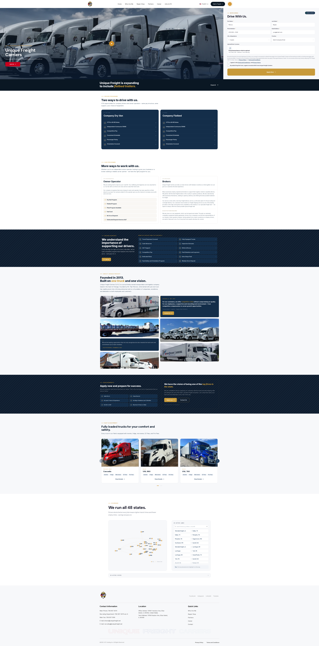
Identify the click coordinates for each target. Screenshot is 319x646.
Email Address (276, 28)
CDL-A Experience (232, 36)
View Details (119, 479)
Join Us (12, 64)
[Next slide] (217, 461)
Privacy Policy (242, 60)
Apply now (170, 400)
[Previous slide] (101, 461)
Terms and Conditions (254, 60)
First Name (230, 21)
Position (274, 36)
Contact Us (167, 313)
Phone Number (231, 28)
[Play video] (111, 43)
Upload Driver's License (233, 44)
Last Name (275, 21)
